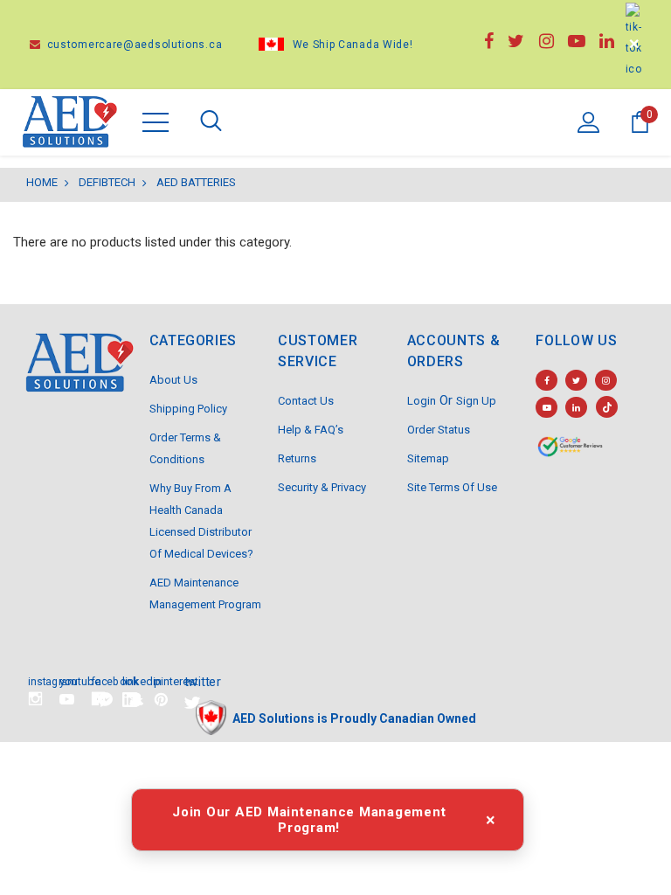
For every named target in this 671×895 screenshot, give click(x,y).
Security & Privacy (322, 487)
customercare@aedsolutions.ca (133, 44)
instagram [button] (35, 680)
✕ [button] (634, 44)
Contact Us (306, 400)
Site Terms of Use (452, 487)
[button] (105, 699)
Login (421, 400)
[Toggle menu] (155, 122)
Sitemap (428, 458)
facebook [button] (98, 680)
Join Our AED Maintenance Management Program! (309, 820)
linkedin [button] (129, 680)
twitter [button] (193, 680)
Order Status (438, 429)
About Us (173, 379)
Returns (297, 458)
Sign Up (476, 400)
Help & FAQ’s (310, 429)
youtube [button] (66, 680)
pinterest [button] (161, 680)
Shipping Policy (188, 408)
